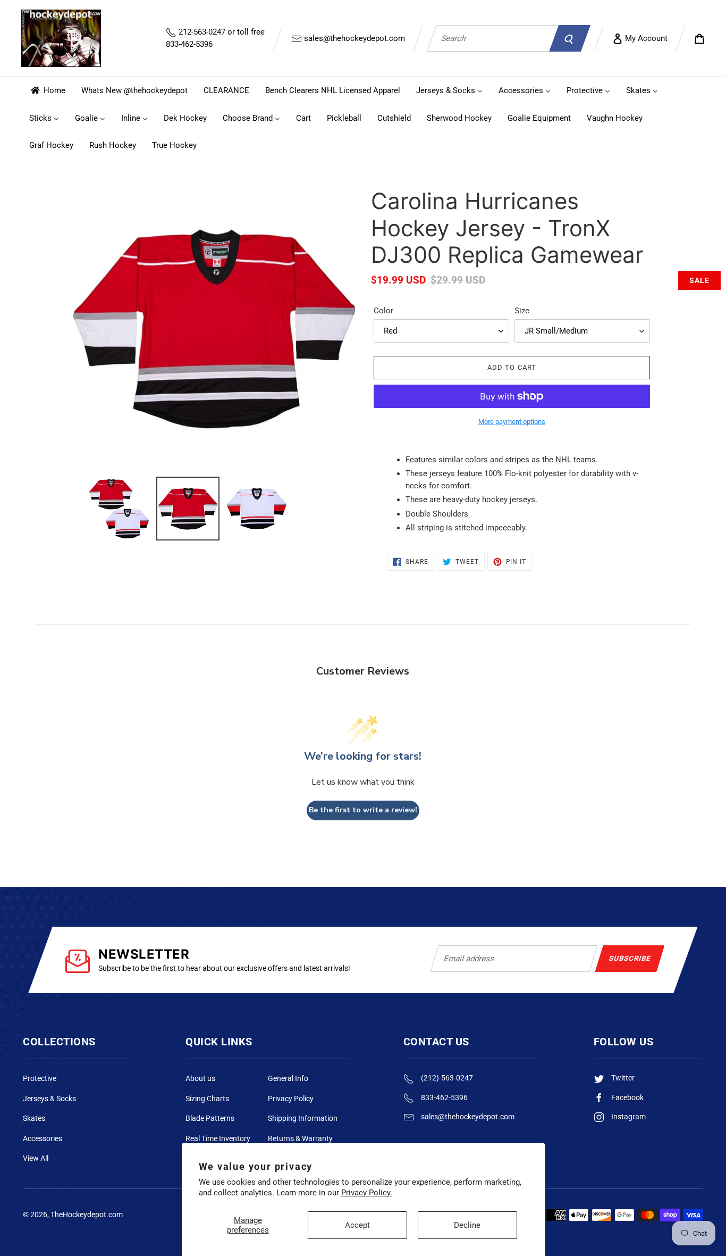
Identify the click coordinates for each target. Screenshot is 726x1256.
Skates (34, 1118)
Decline (467, 1225)
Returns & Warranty (300, 1138)
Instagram (628, 1116)
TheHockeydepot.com (86, 1214)
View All (35, 1158)
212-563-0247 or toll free (215, 38)
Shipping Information (302, 1118)
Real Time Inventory (217, 1138)
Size (521, 310)
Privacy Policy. (366, 1192)
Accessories (42, 1138)
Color (383, 310)
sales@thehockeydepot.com (353, 38)
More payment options (511, 422)
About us (200, 1078)
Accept (357, 1225)
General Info (288, 1078)
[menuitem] (47, 90)
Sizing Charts (207, 1098)
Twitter (622, 1078)
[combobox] (493, 38)
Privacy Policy (291, 1098)
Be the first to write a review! (363, 810)
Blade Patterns (209, 1118)
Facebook (627, 1097)
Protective (39, 1078)
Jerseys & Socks (49, 1098)
